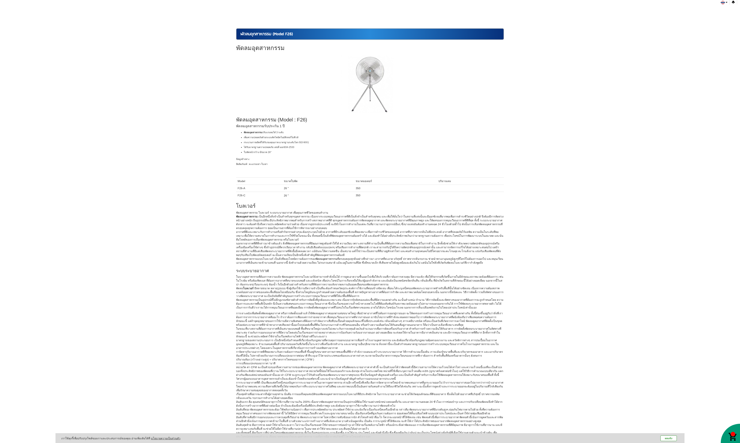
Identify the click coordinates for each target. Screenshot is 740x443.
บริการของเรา (403, 4)
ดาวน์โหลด (425, 4)
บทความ (461, 4)
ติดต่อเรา (444, 4)
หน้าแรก (358, 4)
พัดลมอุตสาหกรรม (326, 258)
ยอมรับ (668, 438)
